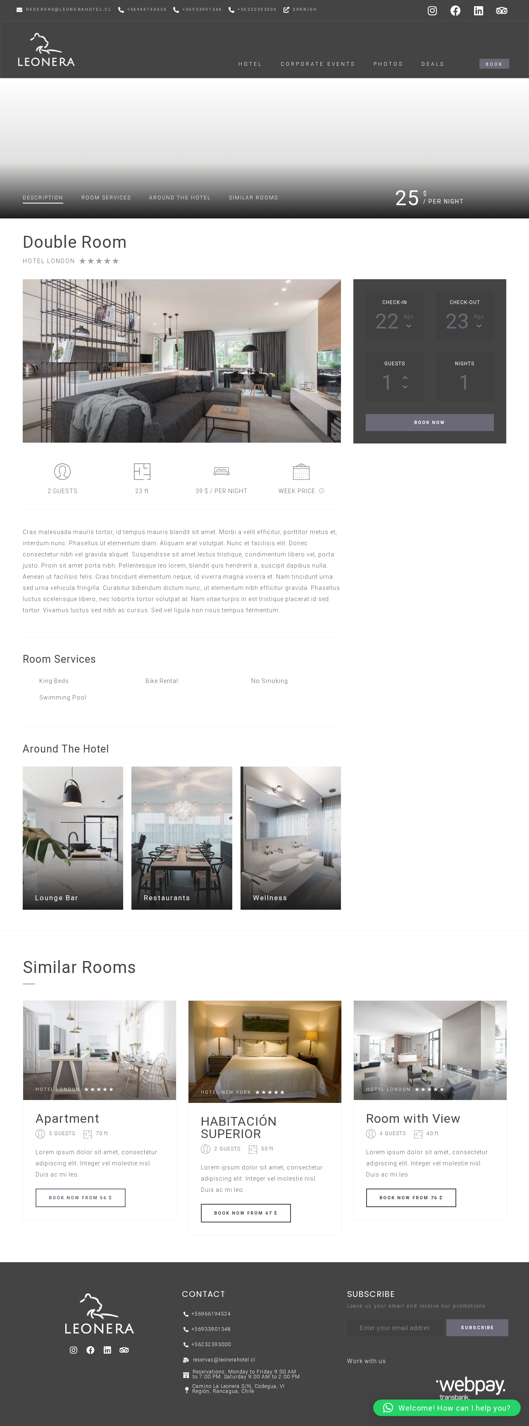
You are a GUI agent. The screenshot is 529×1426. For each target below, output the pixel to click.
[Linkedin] (479, 10)
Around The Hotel (180, 198)
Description (43, 198)
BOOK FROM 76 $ (411, 1198)
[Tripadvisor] (502, 10)
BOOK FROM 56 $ (80, 1198)
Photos (388, 64)
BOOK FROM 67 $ (246, 1213)
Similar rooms (253, 198)
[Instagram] (432, 10)
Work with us (366, 1361)
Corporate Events (318, 64)
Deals (433, 64)
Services (106, 198)
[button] (494, 64)
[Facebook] (456, 10)
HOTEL (250, 64)
